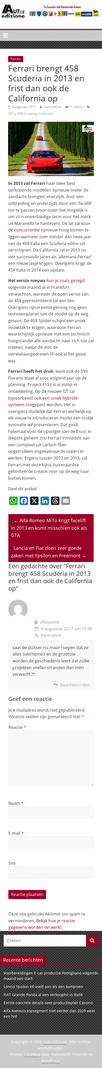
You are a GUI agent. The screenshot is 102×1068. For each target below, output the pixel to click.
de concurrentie (24, 230)
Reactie (17, 727)
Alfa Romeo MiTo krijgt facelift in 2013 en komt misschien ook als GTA (49, 528)
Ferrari (16, 59)
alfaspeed (49, 622)
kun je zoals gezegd (66, 280)
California (46, 113)
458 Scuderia (27, 113)
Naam (16, 803)
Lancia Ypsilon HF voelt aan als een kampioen (43, 986)
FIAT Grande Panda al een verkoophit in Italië (43, 994)
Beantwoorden (74, 685)
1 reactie (76, 107)
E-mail (16, 833)
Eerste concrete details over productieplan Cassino (48, 1002)
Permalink (51, 635)
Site (12, 863)
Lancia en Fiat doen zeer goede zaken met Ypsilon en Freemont (48, 552)
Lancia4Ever (53, 107)
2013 (11, 113)
